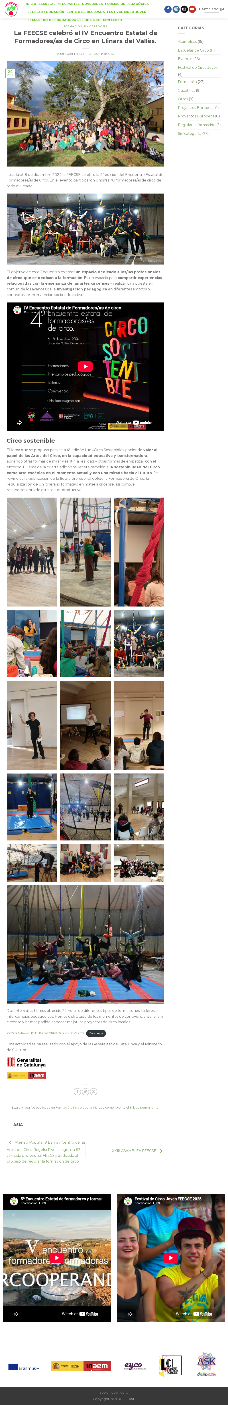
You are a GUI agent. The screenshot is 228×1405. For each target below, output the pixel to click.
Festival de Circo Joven (198, 67)
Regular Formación (45, 12)
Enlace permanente (144, 1107)
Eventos (185, 59)
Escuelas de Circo (193, 50)
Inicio (31, 4)
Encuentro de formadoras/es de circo (64, 20)
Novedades (92, 4)
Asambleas (187, 42)
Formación (73, 26)
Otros (183, 99)
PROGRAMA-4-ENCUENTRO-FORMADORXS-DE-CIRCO (45, 1033)
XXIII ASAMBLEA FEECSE (134, 1151)
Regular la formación (197, 125)
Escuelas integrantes (59, 4)
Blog (104, 1392)
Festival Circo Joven (126, 12)
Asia (111, 54)
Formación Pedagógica (127, 4)
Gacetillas (186, 90)
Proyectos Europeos (196, 108)
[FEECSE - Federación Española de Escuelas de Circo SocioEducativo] (11, 9)
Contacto (112, 20)
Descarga (96, 1033)
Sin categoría (95, 26)
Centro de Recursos (85, 12)
